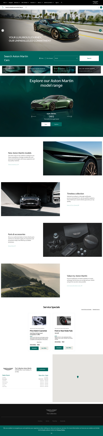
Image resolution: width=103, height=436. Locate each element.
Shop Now (11, 245)
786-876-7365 (43, 375)
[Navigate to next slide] (102, 30)
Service (47, 421)
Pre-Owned (50, 58)
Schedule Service (96, 309)
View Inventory (12, 164)
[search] (61, 2)
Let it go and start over (74, 285)
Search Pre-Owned (72, 205)
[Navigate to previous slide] (1, 30)
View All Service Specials (86, 309)
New (42, 58)
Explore (56, 124)
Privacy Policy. (61, 430)
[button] (78, 377)
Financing (54, 421)
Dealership (62, 421)
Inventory (40, 421)
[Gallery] (51, 30)
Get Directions (42, 369)
